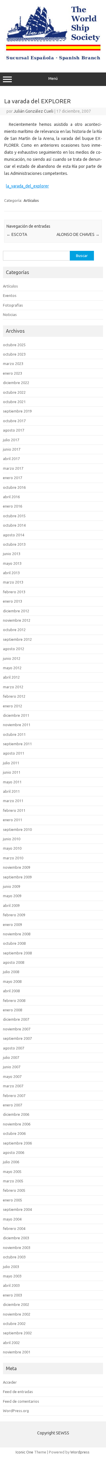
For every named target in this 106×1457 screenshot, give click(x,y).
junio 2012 (11, 658)
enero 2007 (12, 1105)
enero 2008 (12, 1010)
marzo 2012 (13, 687)
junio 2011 (11, 772)
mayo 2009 (12, 896)
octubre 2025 (14, 345)
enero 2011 (12, 820)
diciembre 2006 (16, 1114)
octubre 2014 (14, 525)
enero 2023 (12, 373)
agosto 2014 (13, 535)
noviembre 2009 (16, 867)
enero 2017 (12, 478)
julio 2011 (11, 763)
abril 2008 (11, 991)
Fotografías (13, 305)
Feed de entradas (18, 1392)
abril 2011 (11, 791)
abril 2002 (11, 1343)
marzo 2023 (13, 363)
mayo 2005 (12, 1171)
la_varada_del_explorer (27, 186)
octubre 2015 (14, 516)
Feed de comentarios (21, 1401)
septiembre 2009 (17, 877)
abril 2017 (11, 459)
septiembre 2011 (17, 744)
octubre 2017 (14, 421)
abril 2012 (11, 677)
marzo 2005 (13, 1181)
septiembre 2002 (17, 1333)
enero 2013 (12, 601)
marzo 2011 (13, 801)
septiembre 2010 (17, 829)
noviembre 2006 (16, 1124)
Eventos (9, 295)
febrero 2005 (14, 1190)
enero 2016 (12, 506)
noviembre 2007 (16, 1029)
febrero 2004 (14, 1228)
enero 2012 (12, 706)
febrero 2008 (14, 1000)
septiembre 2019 (17, 411)
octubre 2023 (14, 354)
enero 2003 (12, 1295)
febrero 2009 (14, 915)
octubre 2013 (14, 544)
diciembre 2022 (16, 383)
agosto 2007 (13, 1048)
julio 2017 (11, 440)
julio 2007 (11, 1057)
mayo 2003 (12, 1276)
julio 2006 (11, 1162)
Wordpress (80, 1452)
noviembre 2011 (16, 725)
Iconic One (24, 1452)
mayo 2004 (12, 1219)
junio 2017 (11, 449)
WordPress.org (16, 1411)
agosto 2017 (13, 430)
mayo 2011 (12, 782)
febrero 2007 (14, 1095)
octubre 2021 (14, 402)
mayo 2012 (12, 668)
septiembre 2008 (17, 953)
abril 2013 (11, 573)
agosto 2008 (13, 962)
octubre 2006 (14, 1133)
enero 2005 (12, 1200)
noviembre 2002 (16, 1314)
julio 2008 (11, 972)
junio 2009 (11, 886)
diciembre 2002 (16, 1304)
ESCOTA (16, 234)
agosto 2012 (13, 649)
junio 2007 (11, 1067)
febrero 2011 (14, 810)
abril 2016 (11, 497)
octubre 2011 (14, 734)
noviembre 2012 (16, 620)
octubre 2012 (14, 630)
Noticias (10, 314)
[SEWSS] (53, 60)
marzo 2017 (13, 468)
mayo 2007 (12, 1076)
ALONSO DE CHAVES (78, 234)
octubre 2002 (14, 1323)
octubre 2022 (14, 392)
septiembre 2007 (17, 1038)
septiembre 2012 (17, 639)
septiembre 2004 (17, 1209)
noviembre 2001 (16, 1352)
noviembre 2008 (16, 934)
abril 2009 (11, 905)
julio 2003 (11, 1267)
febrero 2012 (14, 696)
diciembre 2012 (16, 611)
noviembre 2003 (16, 1247)
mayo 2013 (12, 563)
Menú (53, 78)
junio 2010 (11, 839)
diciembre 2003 (16, 1238)
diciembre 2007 (16, 1019)
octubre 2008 (14, 943)
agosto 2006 (13, 1152)
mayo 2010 (12, 848)
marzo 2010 (13, 858)
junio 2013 (11, 554)
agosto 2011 (13, 753)
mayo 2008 (12, 981)
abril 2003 (11, 1285)
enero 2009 (12, 924)
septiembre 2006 (17, 1143)
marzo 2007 (13, 1086)
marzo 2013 (13, 582)
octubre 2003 (14, 1257)
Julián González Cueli (33, 111)
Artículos (31, 200)
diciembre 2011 (16, 715)
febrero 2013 (14, 592)
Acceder (10, 1382)
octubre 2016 (14, 487)
